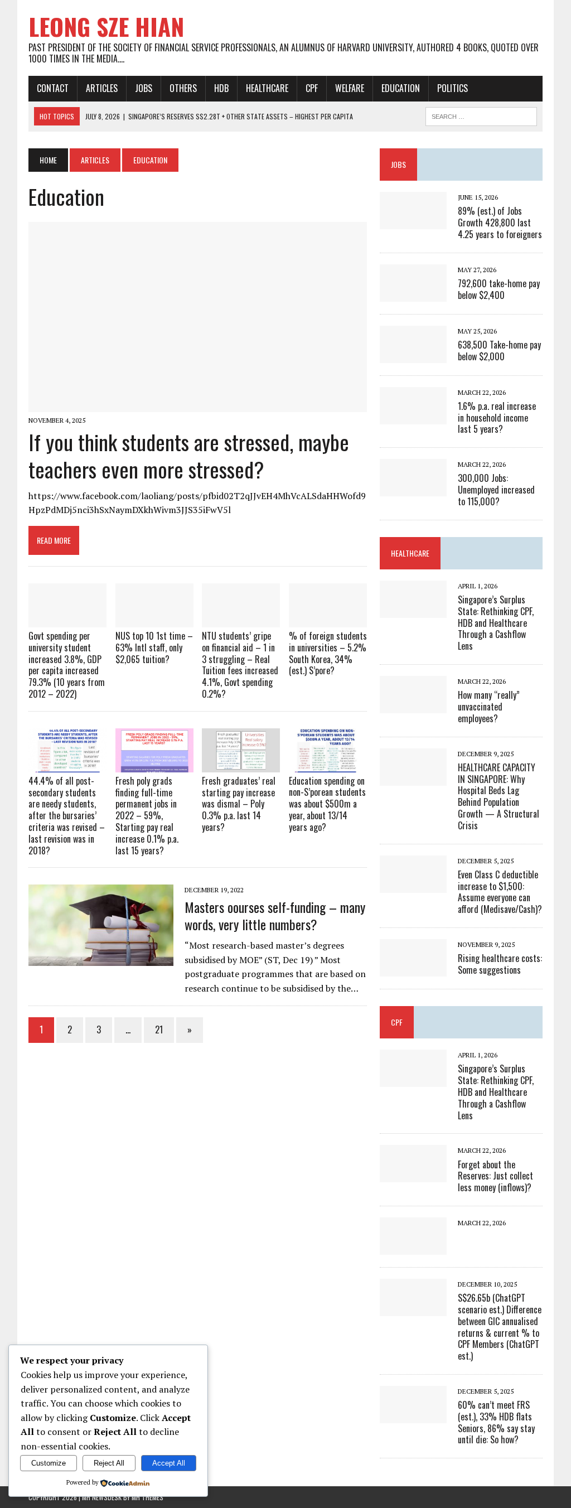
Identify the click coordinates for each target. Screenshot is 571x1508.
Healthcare (267, 88)
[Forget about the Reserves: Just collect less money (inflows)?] (413, 1175)
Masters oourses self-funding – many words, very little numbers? (275, 915)
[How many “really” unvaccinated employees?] (413, 705)
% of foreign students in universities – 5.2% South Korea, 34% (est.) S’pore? (328, 653)
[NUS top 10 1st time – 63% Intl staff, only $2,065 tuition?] (154, 619)
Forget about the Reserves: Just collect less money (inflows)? (495, 1176)
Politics (452, 88)
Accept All (168, 1463)
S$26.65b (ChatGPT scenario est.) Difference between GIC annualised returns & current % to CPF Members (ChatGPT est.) (499, 1326)
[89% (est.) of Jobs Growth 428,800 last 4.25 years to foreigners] (413, 221)
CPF (312, 88)
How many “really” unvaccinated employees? (489, 706)
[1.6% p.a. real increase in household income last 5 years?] (413, 416)
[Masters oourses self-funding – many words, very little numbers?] (100, 959)
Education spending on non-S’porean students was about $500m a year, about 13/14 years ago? (327, 804)
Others (183, 88)
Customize (48, 1463)
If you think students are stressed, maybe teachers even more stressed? (188, 455)
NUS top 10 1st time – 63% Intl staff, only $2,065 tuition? (154, 647)
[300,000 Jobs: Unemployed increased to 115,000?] (413, 489)
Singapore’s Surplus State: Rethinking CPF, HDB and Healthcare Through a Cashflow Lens (496, 622)
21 (159, 1029)
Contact (53, 88)
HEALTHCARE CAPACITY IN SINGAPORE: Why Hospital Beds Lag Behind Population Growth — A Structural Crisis (498, 796)
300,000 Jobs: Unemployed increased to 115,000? (496, 489)
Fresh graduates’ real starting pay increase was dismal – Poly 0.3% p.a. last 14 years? (238, 804)
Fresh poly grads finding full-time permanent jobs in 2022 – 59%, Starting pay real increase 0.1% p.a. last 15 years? (146, 815)
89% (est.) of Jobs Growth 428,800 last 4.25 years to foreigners (500, 222)
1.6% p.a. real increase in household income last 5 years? (497, 417)
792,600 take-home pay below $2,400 (499, 289)
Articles (102, 88)
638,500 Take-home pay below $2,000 (499, 350)
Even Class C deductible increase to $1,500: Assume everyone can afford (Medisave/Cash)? (500, 892)
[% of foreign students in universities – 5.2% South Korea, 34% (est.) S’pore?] (328, 619)
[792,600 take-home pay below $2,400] (413, 294)
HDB (221, 88)
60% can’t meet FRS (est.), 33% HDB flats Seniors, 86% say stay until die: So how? (496, 1422)
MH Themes (147, 1497)
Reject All (109, 1463)
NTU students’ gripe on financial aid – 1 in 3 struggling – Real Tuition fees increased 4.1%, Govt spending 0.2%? (240, 664)
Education (400, 88)
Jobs (143, 88)
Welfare (349, 88)
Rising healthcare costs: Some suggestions (500, 964)
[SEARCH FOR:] (481, 115)
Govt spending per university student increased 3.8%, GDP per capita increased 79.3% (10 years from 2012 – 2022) (66, 664)
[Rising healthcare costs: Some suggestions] (413, 969)
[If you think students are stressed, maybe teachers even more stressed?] (197, 404)
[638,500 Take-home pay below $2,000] (413, 355)
